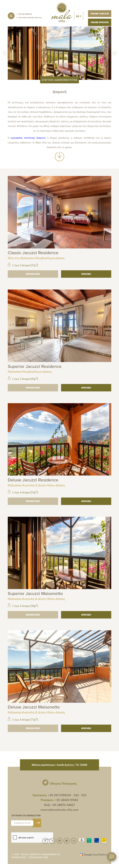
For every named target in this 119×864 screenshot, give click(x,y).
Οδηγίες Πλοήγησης (63, 783)
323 (83, 795)
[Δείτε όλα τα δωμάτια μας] (59, 160)
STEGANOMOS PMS (38, 857)
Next (114, 53)
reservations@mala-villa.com (59, 810)
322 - (77, 795)
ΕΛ (78, 16)
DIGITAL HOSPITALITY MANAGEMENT (39, 854)
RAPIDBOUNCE (18, 857)
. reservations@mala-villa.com (29, 17)
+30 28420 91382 (66, 800)
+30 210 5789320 (24, 14)
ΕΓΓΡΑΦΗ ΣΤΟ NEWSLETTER (26, 815)
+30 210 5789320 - (60, 795)
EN (78, 23)
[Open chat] (111, 856)
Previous (4, 53)
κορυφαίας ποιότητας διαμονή (28, 137)
